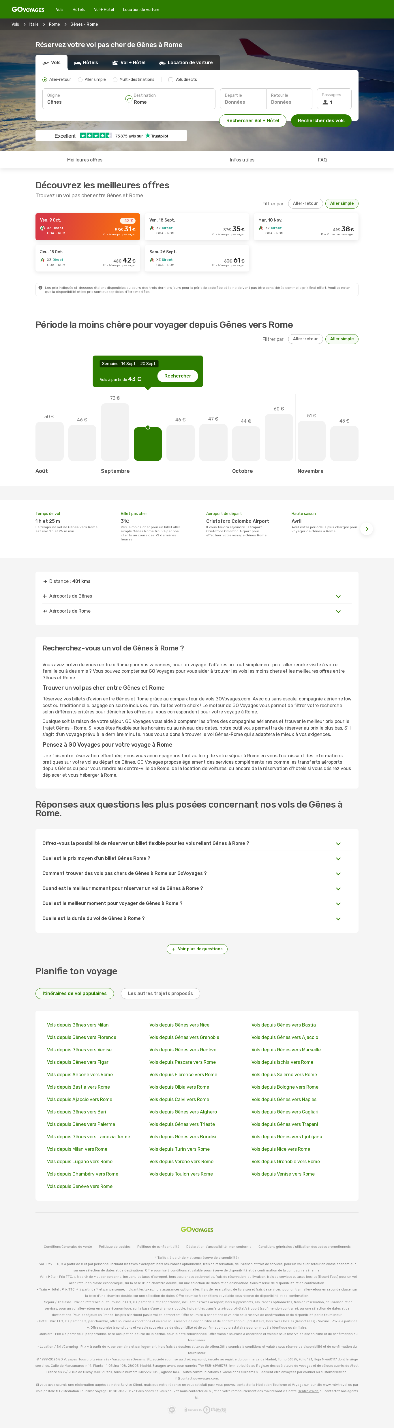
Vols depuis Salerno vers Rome (284, 1074)
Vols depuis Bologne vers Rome (285, 1087)
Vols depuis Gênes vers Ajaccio (285, 1037)
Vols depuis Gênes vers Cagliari (285, 1112)
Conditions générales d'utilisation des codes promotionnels (304, 1247)
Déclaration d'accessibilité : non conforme (219, 1247)
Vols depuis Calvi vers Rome (179, 1099)
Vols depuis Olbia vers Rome (179, 1087)
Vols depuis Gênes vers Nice (179, 1025)
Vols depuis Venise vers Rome (283, 1174)
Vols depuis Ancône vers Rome (80, 1074)
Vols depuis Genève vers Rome (79, 1186)
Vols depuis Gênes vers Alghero (183, 1112)
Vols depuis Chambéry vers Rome (82, 1174)
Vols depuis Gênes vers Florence (81, 1037)
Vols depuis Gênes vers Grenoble (184, 1037)
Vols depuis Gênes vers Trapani (285, 1124)
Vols (59, 9)
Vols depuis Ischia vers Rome (282, 1062)
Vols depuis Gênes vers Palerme (81, 1124)
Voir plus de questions (200, 949)
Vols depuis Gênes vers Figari (78, 1062)
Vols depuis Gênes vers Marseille (286, 1050)
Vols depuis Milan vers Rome (77, 1149)
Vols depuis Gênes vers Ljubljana (287, 1136)
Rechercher (177, 376)
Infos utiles (242, 160)
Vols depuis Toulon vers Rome (181, 1174)
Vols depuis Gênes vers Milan (78, 1025)
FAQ (322, 160)
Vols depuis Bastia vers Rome (78, 1087)
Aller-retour (305, 203)
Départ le (233, 95)
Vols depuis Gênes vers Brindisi (182, 1136)
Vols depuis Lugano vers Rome (79, 1161)
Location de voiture (141, 9)
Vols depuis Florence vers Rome (183, 1074)
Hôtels (79, 9)
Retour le (279, 95)
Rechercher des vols (321, 120)
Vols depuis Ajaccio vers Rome (79, 1099)
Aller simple (342, 203)
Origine (53, 95)
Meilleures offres (84, 160)
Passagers (331, 94)
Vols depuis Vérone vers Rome (181, 1161)
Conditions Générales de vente (68, 1247)
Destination (145, 95)
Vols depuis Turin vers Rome (179, 1149)
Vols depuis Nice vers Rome (281, 1149)
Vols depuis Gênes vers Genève (182, 1050)
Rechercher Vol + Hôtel (252, 120)
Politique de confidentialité (158, 1247)
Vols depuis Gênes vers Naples (284, 1099)
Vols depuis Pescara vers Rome (182, 1062)
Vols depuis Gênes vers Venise (79, 1050)
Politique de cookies (114, 1247)
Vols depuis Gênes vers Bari (76, 1112)
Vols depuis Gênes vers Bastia (284, 1025)
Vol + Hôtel (104, 9)
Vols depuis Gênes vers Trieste (182, 1124)
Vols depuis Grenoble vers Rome (286, 1161)
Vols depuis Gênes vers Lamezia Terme (88, 1136)
